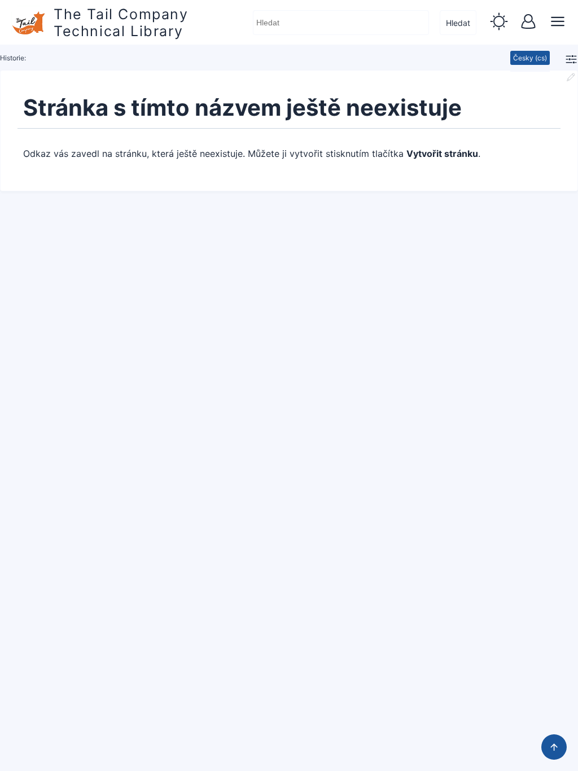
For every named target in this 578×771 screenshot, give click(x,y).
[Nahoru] (554, 747)
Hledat (458, 23)
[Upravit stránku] (570, 78)
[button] (499, 22)
